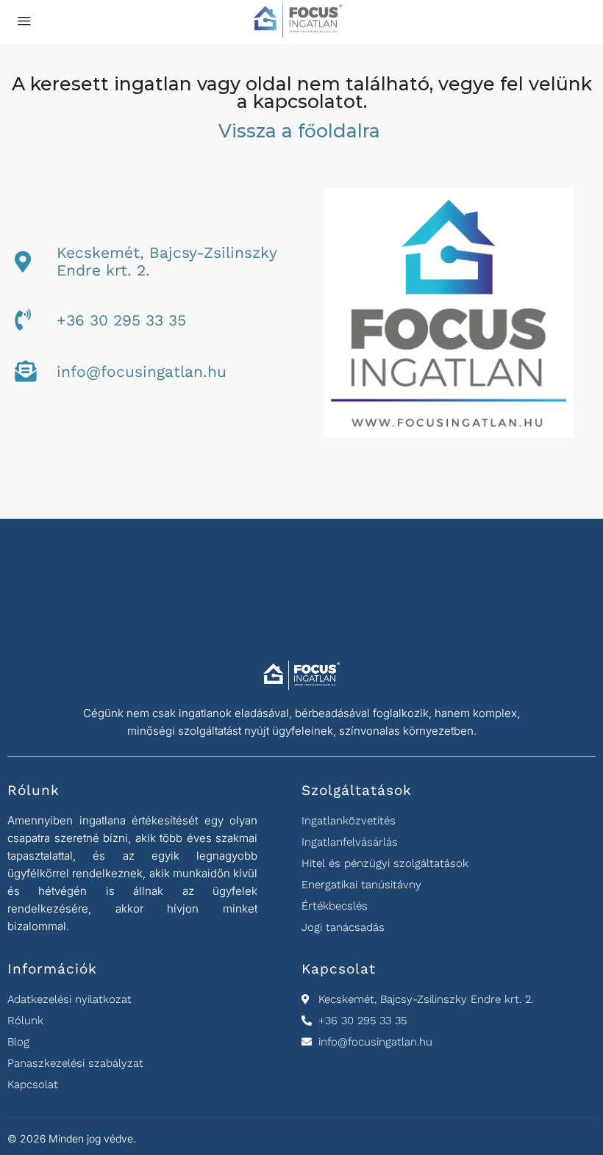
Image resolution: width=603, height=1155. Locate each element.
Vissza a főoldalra (301, 131)
